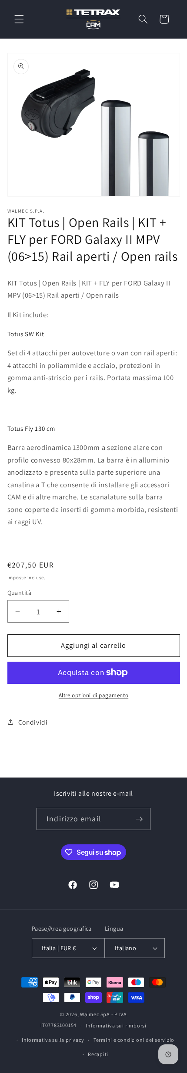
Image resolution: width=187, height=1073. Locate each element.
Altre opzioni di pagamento (93, 695)
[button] (19, 19)
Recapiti (98, 1054)
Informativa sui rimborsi (116, 1025)
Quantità (19, 592)
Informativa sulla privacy (53, 1040)
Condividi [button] (33, 722)
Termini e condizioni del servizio (134, 1040)
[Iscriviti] (139, 819)
